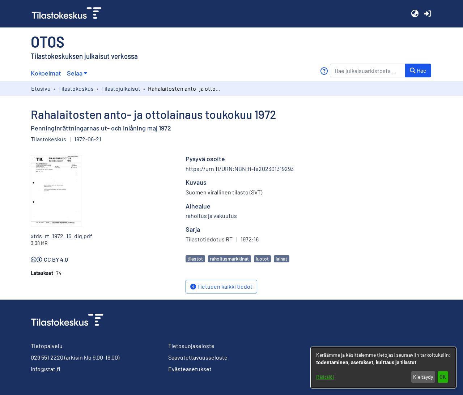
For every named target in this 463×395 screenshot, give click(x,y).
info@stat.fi (45, 368)
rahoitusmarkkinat (229, 259)
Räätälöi (325, 377)
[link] (69, 13)
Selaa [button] (74, 73)
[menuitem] (77, 73)
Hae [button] (421, 70)
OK (442, 377)
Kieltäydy (423, 377)
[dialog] (383, 367)
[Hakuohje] (323, 71)
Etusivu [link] (41, 88)
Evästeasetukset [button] (190, 368)
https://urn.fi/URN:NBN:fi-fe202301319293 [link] (240, 168)
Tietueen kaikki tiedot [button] (224, 286)
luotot (262, 259)
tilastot (195, 259)
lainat (281, 259)
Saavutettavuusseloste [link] (198, 357)
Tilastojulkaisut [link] (120, 88)
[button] (415, 14)
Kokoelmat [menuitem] (46, 73)
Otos (47, 41)
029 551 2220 (47, 357)
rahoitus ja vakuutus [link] (211, 215)
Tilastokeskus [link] (76, 88)
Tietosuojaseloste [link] (191, 345)
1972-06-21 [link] (87, 139)
